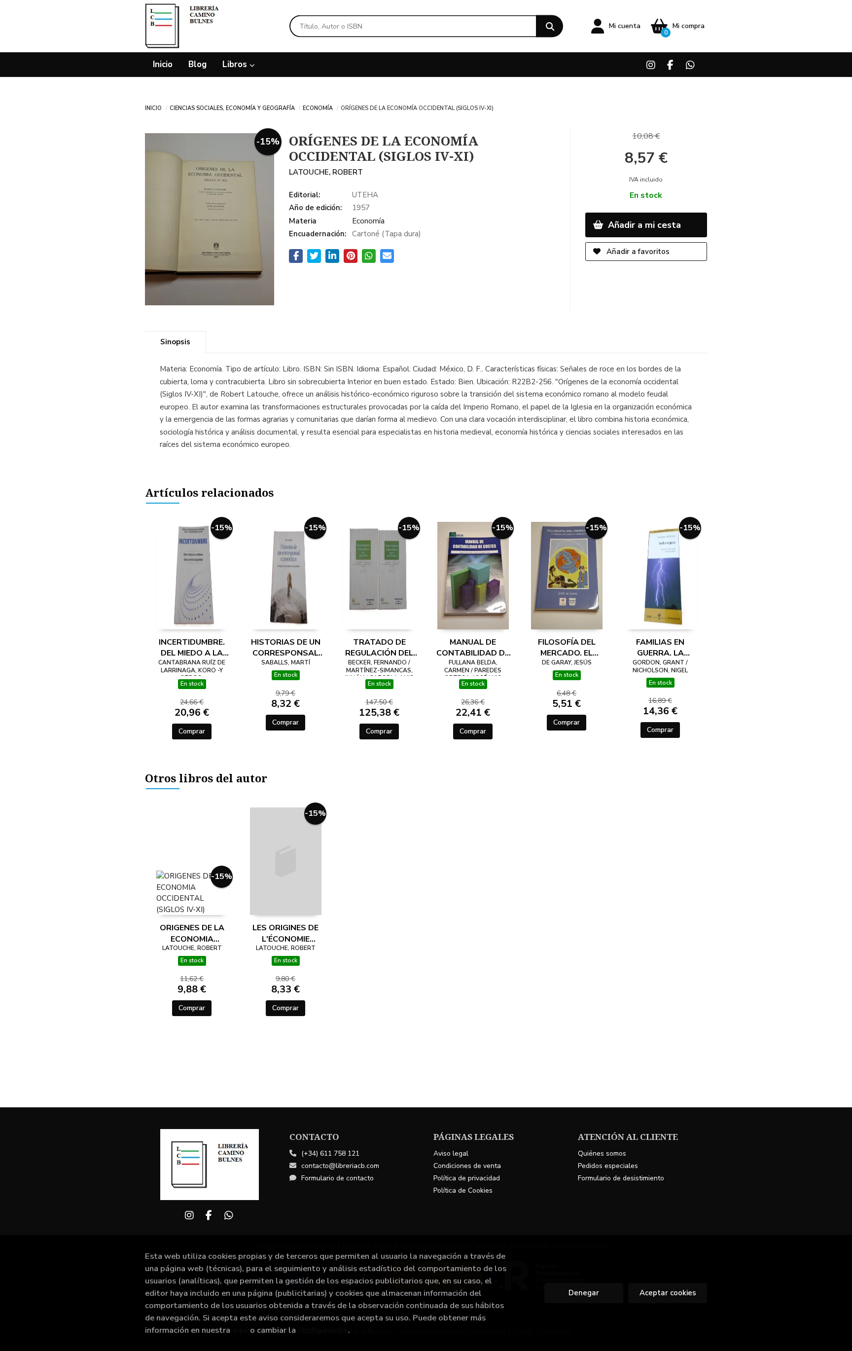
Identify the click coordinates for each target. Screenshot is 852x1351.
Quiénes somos (602, 1153)
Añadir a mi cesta (643, 225)
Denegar (583, 1293)
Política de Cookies (463, 1190)
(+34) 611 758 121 (330, 1153)
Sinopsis (175, 342)
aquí (240, 1330)
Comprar (191, 731)
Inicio (153, 107)
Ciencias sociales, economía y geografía (232, 107)
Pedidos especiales (608, 1165)
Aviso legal (450, 1153)
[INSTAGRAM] (650, 65)
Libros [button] (235, 64)
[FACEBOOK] (670, 65)
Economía (318, 107)
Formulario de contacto (337, 1178)
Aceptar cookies (667, 1293)
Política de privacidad (466, 1178)
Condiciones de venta (467, 1165)
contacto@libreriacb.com (340, 1165)
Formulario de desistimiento (621, 1178)
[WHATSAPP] (690, 65)
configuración (323, 1330)
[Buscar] (549, 26)
